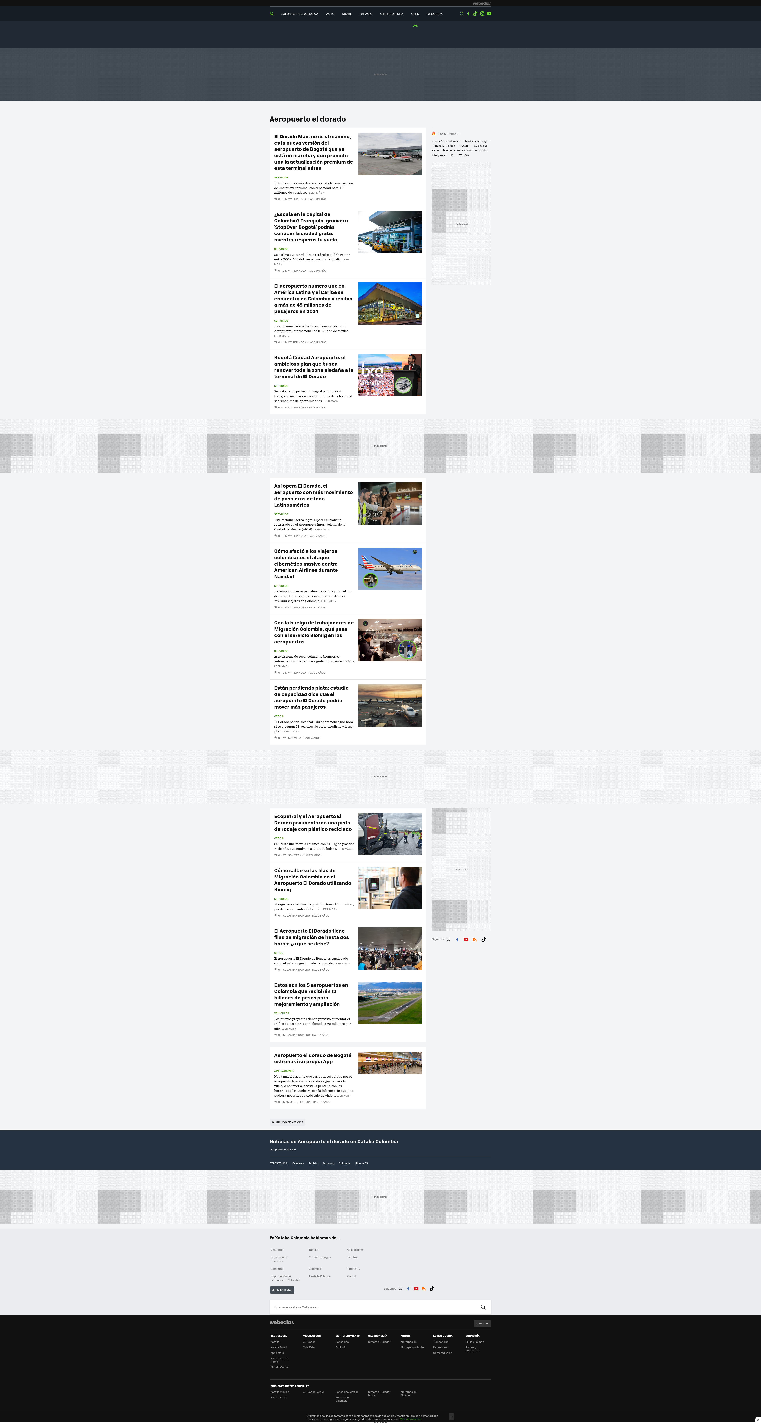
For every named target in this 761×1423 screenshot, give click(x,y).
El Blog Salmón (475, 1342)
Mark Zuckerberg (476, 141)
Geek (415, 13)
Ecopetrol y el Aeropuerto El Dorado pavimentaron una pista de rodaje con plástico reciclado (313, 822)
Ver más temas (282, 1290)
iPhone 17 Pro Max (444, 145)
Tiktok (475, 13)
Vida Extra (309, 1347)
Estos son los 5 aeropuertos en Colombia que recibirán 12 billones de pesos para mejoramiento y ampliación (311, 994)
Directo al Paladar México (379, 1393)
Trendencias (440, 1342)
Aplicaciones (284, 1070)
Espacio (365, 13)
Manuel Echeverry (297, 1102)
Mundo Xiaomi (279, 1367)
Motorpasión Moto (412, 1347)
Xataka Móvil (279, 1347)
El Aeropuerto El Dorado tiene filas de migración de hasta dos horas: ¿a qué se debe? (311, 937)
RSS (475, 939)
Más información (410, 1419)
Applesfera (277, 1353)
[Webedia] (482, 3)
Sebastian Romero (296, 915)
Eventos (352, 1257)
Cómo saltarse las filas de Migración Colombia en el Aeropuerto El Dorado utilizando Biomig (312, 879)
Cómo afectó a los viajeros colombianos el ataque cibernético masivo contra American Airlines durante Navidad (306, 563)
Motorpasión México (409, 1393)
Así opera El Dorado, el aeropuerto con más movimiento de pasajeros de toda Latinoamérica (313, 495)
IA (452, 155)
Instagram (482, 13)
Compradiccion (442, 1353)
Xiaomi (351, 1276)
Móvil (347, 13)
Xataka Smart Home (279, 1359)
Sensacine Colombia (342, 1398)
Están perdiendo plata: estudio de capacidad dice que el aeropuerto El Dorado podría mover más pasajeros (311, 697)
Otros (278, 716)
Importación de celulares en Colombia (285, 1278)
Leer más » (316, 192)
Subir (480, 1323)
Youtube (489, 13)
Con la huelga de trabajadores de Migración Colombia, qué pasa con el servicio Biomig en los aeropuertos (314, 632)
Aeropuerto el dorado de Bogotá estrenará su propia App (312, 1058)
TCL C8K (464, 155)
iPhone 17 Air (448, 150)
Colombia (345, 1163)
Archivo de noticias (289, 1122)
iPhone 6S (361, 1163)
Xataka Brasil (279, 1397)
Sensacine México (347, 1392)
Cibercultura (391, 13)
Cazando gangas (320, 1257)
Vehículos (281, 1013)
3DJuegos (309, 1342)
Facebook (468, 13)
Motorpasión (409, 1342)
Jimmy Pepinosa (294, 199)
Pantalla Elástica (320, 1276)
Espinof (340, 1347)
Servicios (281, 177)
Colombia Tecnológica (299, 13)
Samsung (467, 150)
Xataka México (280, 1392)
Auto (330, 13)
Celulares (298, 1163)
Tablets (313, 1163)
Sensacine (342, 1342)
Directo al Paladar (379, 1342)
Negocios (435, 13)
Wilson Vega (292, 738)
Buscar (483, 1307)
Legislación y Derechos (279, 1259)
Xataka (275, 1342)
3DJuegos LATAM (313, 1392)
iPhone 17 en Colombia (445, 141)
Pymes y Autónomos (473, 1348)
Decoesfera (440, 1347)
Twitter (461, 13)
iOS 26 (464, 145)
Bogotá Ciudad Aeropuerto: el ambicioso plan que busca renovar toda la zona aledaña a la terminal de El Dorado (313, 366)
